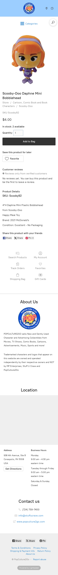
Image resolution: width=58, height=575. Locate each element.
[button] (13, 159)
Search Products (17, 257)
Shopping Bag (17, 279)
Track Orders (18, 268)
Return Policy (44, 551)
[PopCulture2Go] (29, 8)
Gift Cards (40, 279)
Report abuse (39, 559)
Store (5, 102)
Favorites (40, 268)
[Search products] (53, 22)
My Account (40, 257)
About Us (30, 554)
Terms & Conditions (21, 548)
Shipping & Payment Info (22, 551)
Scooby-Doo (26, 106)
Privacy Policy (40, 548)
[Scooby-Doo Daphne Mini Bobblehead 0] (29, 60)
